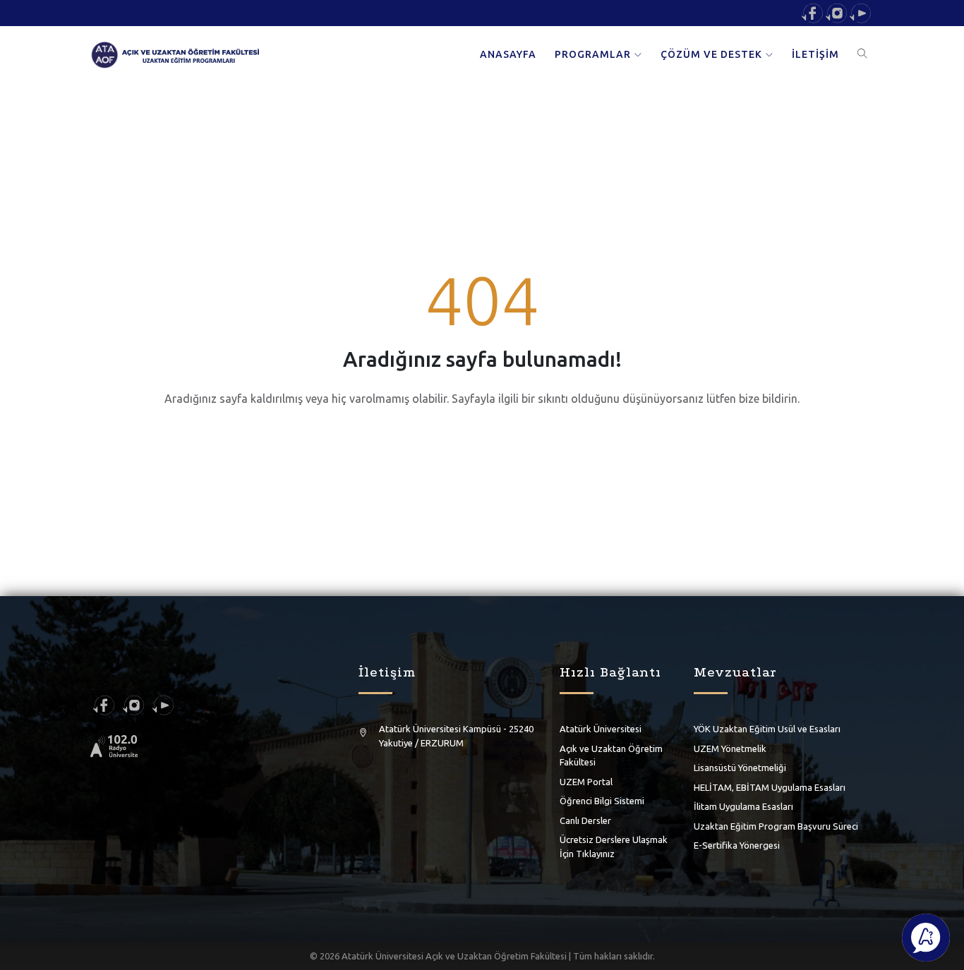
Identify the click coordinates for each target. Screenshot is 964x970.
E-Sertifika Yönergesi (737, 845)
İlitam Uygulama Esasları (743, 806)
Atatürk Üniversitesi (600, 729)
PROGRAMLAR (593, 54)
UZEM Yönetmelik (730, 748)
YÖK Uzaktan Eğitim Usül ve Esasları (767, 729)
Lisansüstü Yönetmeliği (740, 767)
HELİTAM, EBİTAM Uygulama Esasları (769, 787)
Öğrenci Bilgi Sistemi (602, 801)
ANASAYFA (508, 54)
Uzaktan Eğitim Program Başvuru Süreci (776, 826)
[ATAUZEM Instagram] (836, 12)
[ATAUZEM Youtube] (860, 12)
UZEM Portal (586, 782)
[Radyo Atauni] (114, 745)
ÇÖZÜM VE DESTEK (711, 54)
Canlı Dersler (585, 820)
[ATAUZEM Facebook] (812, 12)
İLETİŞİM (815, 54)
